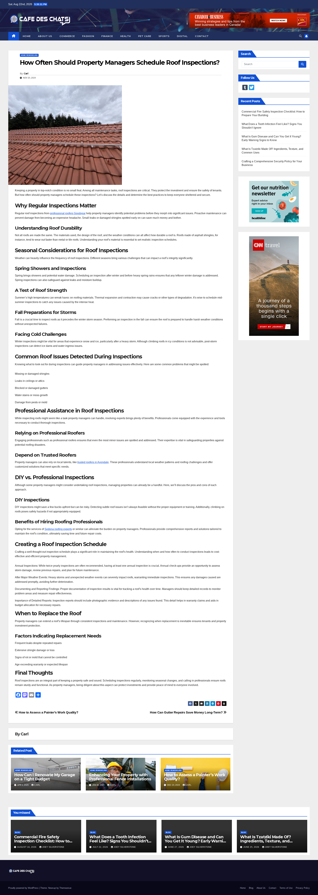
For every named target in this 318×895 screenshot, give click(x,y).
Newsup (52, 888)
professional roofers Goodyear (67, 213)
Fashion (88, 36)
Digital (182, 36)
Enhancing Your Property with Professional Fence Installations (120, 776)
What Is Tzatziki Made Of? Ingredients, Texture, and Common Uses (265, 841)
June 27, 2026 (176, 847)
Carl (26, 73)
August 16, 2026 (27, 847)
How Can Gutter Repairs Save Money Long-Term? (186, 712)
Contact (202, 36)
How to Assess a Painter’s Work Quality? (48, 712)
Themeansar (65, 888)
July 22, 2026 (101, 847)
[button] (300, 36)
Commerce (67, 36)
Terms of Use (286, 888)
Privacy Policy (303, 888)
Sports (164, 36)
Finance (107, 36)
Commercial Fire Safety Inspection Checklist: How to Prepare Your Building (41, 841)
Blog (17, 832)
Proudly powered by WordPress (23, 888)
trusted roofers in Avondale (93, 462)
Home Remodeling (29, 55)
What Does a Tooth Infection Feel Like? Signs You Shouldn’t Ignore (118, 841)
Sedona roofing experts (58, 529)
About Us (45, 36)
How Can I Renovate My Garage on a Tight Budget (44, 776)
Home (27, 36)
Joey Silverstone (53, 847)
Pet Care (144, 36)
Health (125, 36)
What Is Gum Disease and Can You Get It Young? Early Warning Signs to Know (196, 841)
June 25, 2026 (251, 847)
